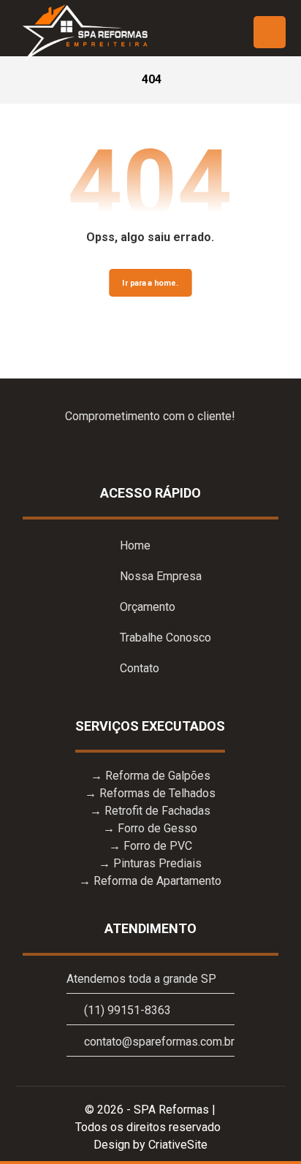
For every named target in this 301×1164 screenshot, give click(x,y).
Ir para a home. (150, 283)
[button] (270, 32)
